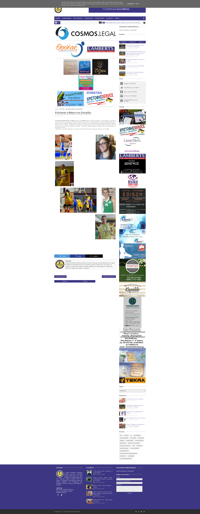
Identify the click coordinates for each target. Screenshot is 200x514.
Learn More (130, 3)
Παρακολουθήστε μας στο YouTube (130, 100)
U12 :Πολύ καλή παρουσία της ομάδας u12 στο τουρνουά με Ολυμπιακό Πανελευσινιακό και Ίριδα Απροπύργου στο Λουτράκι (136, 53)
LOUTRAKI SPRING (122, 22)
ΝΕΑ (133, 445)
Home (56, 109)
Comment (95, 256)
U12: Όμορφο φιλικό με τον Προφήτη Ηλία (135, 65)
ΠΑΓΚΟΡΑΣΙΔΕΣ (124, 448)
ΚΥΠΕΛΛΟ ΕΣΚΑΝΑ (125, 445)
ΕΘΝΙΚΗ (122, 440)
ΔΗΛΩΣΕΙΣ (141, 438)
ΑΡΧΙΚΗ (57, 18)
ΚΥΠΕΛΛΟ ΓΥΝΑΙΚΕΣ (134, 443)
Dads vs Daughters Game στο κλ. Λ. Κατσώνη (135, 418)
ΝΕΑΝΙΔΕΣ (139, 445)
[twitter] (61, 495)
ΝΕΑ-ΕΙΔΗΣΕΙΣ (77, 18)
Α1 (131, 435)
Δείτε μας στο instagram (130, 96)
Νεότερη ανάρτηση (60, 276)
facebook (64, 281)
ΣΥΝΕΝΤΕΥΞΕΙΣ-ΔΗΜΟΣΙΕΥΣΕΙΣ (128, 453)
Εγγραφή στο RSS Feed (130, 83)
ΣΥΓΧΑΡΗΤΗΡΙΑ (134, 448)
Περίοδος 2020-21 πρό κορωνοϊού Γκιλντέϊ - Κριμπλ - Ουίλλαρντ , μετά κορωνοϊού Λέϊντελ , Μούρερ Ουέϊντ (102, 493)
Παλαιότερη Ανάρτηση (109, 276)
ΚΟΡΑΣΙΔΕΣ (123, 443)
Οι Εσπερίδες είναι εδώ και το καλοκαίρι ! (135, 399)
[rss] (144, 511)
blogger (85, 281)
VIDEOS (117, 18)
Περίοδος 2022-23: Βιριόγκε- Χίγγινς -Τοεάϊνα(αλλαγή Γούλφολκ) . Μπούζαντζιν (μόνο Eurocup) (102, 479)
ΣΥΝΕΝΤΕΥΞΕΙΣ (99, 18)
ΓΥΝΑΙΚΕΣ (133, 438)
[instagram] (136, 511)
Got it (137, 3)
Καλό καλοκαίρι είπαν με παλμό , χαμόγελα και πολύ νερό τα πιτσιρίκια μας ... (94, 22)
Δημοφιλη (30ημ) (132, 42)
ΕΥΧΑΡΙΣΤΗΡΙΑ (139, 440)
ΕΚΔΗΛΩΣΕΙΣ (89, 18)
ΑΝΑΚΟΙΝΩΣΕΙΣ (66, 18)
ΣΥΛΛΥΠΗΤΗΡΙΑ (124, 450)
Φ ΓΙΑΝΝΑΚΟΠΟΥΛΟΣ (126, 458)
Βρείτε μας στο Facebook (130, 91)
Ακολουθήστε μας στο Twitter (131, 87)
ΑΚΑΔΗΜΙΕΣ (137, 435)
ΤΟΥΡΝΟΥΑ (109, 18)
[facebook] (58, 495)
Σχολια (141, 42)
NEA (75, 22)
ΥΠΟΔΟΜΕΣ (131, 456)
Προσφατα (123, 42)
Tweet (64, 256)
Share (79, 256)
